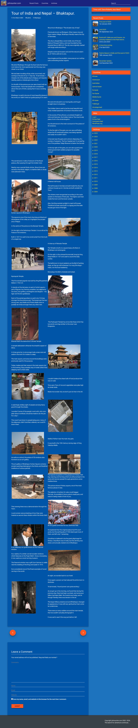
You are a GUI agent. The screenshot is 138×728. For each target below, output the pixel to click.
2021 (95, 143)
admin (29, 18)
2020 (95, 147)
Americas (95, 80)
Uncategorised (97, 107)
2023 (95, 136)
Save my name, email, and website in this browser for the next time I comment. (40, 699)
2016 (95, 161)
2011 (95, 178)
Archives (54, 3)
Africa (94, 76)
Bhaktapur (37, 18)
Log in (94, 117)
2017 (95, 157)
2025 (95, 133)
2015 (95, 164)
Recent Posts (34, 3)
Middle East (96, 97)
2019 (95, 150)
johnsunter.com (14, 3)
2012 (95, 174)
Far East (95, 93)
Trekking (95, 104)
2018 (95, 154)
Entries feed (96, 119)
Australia (95, 83)
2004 (95, 192)
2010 (95, 181)
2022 (95, 140)
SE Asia (94, 100)
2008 (95, 188)
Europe (94, 90)
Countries (45, 3)
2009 (95, 185)
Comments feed (97, 121)
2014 (95, 167)
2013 (95, 171)
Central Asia (96, 86)
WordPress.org (97, 123)
